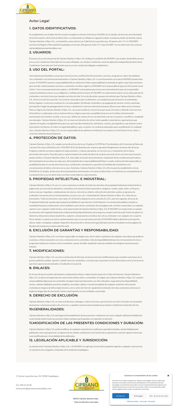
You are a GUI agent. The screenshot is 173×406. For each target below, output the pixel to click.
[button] (168, 375)
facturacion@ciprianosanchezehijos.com (33, 388)
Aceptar (120, 396)
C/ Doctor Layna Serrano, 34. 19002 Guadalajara (37, 376)
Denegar (138, 396)
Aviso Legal (143, 401)
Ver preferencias (159, 396)
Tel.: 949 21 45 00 (24, 385)
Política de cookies (133, 401)
